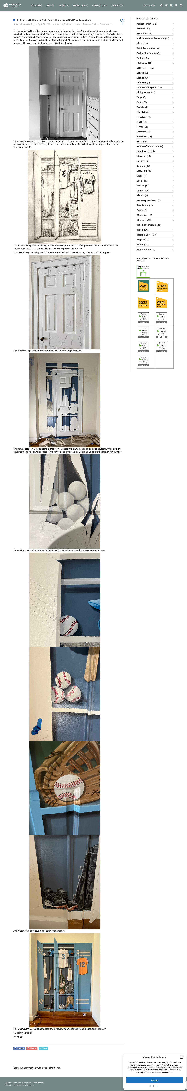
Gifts (139, 141)
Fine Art (141, 112)
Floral (140, 127)
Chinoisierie (143, 68)
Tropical (141, 239)
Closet (140, 73)
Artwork (59, 24)
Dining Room (143, 92)
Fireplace (142, 117)
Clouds (140, 77)
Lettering (142, 171)
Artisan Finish (144, 23)
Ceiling (140, 58)
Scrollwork (142, 205)
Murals (78, 24)
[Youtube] (176, 5)
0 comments (106, 24)
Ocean (140, 190)
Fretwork (141, 131)
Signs (140, 210)
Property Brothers (146, 200)
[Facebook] (161, 5)
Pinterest (32, 1048)
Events (140, 107)
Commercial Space (146, 87)
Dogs (139, 97)
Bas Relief (142, 33)
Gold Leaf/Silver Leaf (148, 146)
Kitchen (141, 166)
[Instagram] (171, 5)
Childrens (69, 24)
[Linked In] (181, 5)
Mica (139, 180)
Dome (140, 102)
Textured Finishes (146, 225)
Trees (140, 230)
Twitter (44, 1048)
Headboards (143, 151)
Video (140, 244)
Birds (139, 43)
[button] (181, 1057)
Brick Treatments (146, 48)
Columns (141, 82)
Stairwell (141, 220)
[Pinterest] (166, 5)
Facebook (20, 1048)
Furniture (141, 136)
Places (140, 195)
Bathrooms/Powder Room (150, 38)
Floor (139, 122)
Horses (140, 161)
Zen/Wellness (144, 249)
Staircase (142, 215)
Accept (154, 1080)
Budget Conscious (146, 53)
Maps (139, 176)
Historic (141, 156)
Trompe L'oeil (89, 24)
